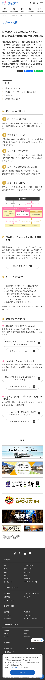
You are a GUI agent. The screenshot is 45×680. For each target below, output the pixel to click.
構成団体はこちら (20, 266)
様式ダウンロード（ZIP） (20, 351)
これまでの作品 (30, 11)
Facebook (15, 553)
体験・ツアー (28, 569)
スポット (7, 569)
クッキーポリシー (15, 667)
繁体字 (6, 633)
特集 (21, 16)
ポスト (21, 71)
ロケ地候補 (4, 11)
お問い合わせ (40, 11)
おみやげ (27, 572)
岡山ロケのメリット (13, 88)
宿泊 (25, 575)
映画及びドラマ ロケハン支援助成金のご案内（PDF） (20, 343)
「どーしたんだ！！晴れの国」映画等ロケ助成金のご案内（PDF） (20, 413)
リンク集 (27, 597)
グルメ (6, 572)
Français (27, 637)
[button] (41, 640)
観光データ (7, 618)
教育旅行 (27, 612)
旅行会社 (7, 612)
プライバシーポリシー (31, 593)
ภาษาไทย (7, 637)
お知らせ (27, 578)
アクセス (7, 578)
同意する (22, 672)
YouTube (25, 553)
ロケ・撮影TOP (12, 16)
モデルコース (28, 565)
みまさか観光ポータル (31, 648)
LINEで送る (39, 71)
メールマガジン (9, 600)
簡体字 (26, 630)
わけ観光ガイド (9, 652)
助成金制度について (13, 99)
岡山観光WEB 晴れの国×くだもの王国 (10, 3)
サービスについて (12, 95)
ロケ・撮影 (7, 615)
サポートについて (14, 11)
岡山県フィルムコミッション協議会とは (20, 92)
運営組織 (7, 593)
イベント (7, 575)
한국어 (26, 633)
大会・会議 (28, 615)
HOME (4, 16)
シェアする (29, 71)
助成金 (22, 11)
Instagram (30, 553)
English (6, 630)
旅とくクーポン (9, 582)
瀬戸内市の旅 (8, 648)
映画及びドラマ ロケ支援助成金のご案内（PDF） (20, 378)
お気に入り (37, 3)
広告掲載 (7, 597)
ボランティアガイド (30, 582)
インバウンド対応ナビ (31, 618)
